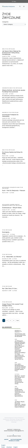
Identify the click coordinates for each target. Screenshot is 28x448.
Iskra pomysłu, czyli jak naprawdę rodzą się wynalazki (20, 335)
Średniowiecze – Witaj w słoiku (12, 207)
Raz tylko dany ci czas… (10, 288)
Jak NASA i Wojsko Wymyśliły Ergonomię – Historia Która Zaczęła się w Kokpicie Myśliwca (20, 404)
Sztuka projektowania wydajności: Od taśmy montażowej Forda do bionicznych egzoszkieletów (20, 392)
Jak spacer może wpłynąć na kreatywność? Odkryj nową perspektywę (11, 52)
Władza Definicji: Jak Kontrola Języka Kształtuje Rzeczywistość (13, 90)
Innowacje (5, 112)
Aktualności (5, 187)
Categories (5, 22)
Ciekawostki (5, 88)
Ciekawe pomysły (15, 204)
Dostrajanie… (6, 232)
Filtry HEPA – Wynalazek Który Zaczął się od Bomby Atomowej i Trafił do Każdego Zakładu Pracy (20, 367)
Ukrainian (9, 447)
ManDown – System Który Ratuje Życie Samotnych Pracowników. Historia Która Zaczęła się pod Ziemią (20, 379)
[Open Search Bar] (20, 6)
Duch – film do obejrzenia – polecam (13, 190)
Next (18, 320)
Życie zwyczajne (10, 48)
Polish (3, 447)
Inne (3, 48)
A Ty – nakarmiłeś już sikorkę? (11, 256)
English (3, 445)
